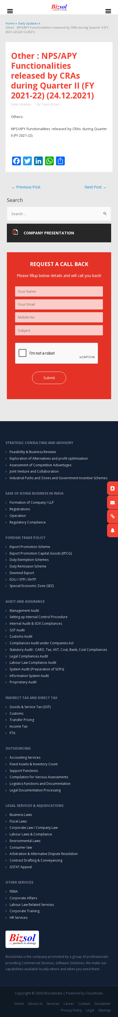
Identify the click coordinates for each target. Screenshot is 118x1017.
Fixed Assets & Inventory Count (34, 764)
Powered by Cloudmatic (84, 993)
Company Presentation (49, 232)
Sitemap (104, 1010)
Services (53, 1003)
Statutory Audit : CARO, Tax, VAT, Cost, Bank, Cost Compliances (58, 649)
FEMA (14, 891)
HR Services (18, 917)
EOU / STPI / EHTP (23, 579)
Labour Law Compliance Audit (33, 662)
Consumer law (21, 847)
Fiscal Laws (18, 821)
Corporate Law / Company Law (34, 827)
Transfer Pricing (22, 719)
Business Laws (21, 814)
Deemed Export (22, 573)
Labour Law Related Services (32, 904)
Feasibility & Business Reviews (33, 451)
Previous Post (26, 187)
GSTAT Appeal (21, 867)
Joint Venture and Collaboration (34, 471)
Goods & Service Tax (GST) (30, 707)
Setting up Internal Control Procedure (39, 617)
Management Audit (24, 610)
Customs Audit (21, 636)
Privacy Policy (71, 1010)
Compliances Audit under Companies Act (42, 643)
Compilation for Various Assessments (39, 777)
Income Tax (18, 726)
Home (19, 1003)
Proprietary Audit (23, 682)
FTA (12, 733)
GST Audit (17, 630)
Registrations (20, 509)
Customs (16, 713)
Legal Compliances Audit (29, 656)
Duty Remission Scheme (28, 566)
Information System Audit (29, 675)
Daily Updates (21, 104)
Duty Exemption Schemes (29, 559)
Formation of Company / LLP (32, 502)
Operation (18, 515)
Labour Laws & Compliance (31, 834)
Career (68, 1003)
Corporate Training (25, 911)
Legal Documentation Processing (35, 790)
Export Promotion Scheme (30, 546)
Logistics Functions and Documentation (40, 783)
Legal (90, 1010)
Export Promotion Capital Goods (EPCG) (41, 553)
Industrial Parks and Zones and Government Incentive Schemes (58, 478)
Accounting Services (25, 757)
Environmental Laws (25, 840)
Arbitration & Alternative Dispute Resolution (44, 853)
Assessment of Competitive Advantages (40, 465)
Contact (84, 1003)
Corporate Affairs (23, 898)
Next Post (95, 187)
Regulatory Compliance (28, 522)
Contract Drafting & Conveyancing (36, 860)
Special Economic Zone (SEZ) (32, 585)
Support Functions (24, 770)
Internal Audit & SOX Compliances (36, 623)
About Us (35, 1003)
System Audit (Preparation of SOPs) (37, 669)
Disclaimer (102, 1003)
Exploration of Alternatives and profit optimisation (49, 458)
